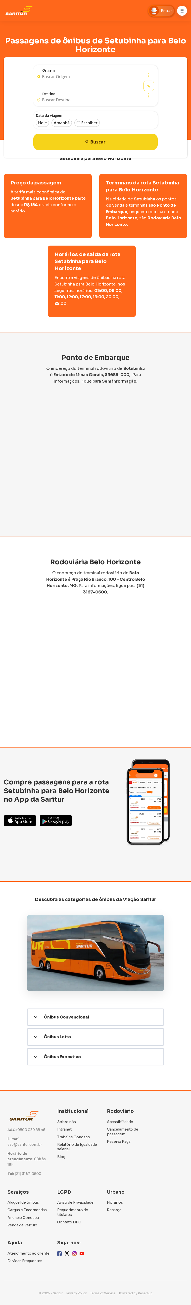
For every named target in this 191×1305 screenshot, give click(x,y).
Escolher (89, 123)
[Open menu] (182, 10)
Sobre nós (66, 1122)
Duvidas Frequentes (24, 1261)
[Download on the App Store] (20, 820)
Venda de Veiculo (22, 1225)
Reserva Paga (119, 1141)
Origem (48, 70)
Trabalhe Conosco (73, 1137)
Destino (48, 93)
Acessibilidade (120, 1122)
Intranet (64, 1129)
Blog (61, 1157)
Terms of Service (103, 1293)
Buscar (97, 142)
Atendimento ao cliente (28, 1253)
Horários (115, 1202)
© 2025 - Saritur (51, 1293)
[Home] (20, 10)
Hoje (42, 123)
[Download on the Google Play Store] (56, 820)
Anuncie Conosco (23, 1217)
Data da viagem (49, 115)
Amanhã (62, 123)
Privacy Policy (76, 1293)
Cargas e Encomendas (27, 1210)
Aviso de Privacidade (75, 1202)
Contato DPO (69, 1222)
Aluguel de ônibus (23, 1202)
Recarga (114, 1210)
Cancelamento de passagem (122, 1131)
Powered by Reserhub (135, 1293)
